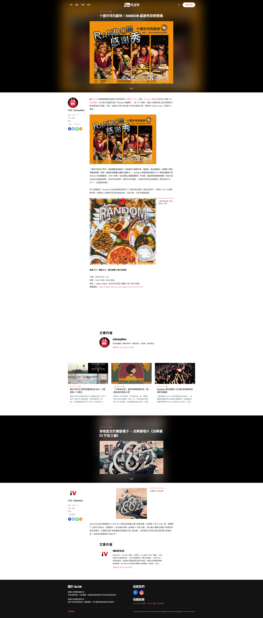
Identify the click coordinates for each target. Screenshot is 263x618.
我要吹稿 (189, 5)
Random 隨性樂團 (151, 99)
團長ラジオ (131, 99)
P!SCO (94, 99)
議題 (76, 5)
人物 (70, 5)
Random (76, 124)
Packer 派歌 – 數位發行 (155, 603)
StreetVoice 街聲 (139, 603)
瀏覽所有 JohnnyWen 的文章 (123, 347)
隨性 (70, 124)
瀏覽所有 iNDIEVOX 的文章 (122, 567)
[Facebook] (69, 128)
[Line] (77, 128)
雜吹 (88, 5)
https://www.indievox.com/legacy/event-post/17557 (121, 287)
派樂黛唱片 (72, 514)
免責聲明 (71, 611)
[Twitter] (73, 128)
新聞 (82, 5)
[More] (80, 128)
